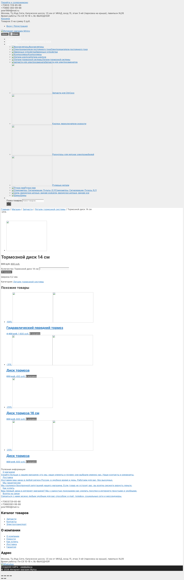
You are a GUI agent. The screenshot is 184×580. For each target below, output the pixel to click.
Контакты (11, 521)
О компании (12, 536)
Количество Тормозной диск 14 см (19, 268)
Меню (15, 34)
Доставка (11, 544)
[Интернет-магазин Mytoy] (15, 31)
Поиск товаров (14, 200)
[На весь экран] (8, 575)
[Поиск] (8, 204)
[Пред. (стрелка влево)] (2, 578)
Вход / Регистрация (17, 26)
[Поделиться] (5, 575)
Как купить (12, 541)
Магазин (16, 209)
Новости (11, 539)
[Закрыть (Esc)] (2, 575)
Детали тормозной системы (50, 209)
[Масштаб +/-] (11, 575)
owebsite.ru (26, 566)
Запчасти (28, 209)
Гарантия (11, 547)
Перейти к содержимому (14, 2)
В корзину (6, 272)
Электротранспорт (16, 524)
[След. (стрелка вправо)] (5, 578)
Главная (5, 209)
